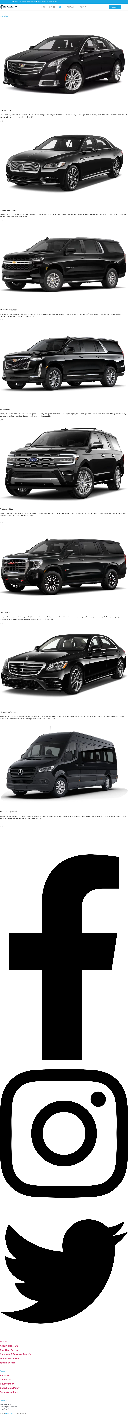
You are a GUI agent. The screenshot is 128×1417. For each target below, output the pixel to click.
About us (83, 7)
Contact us (5, 1379)
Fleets (61, 7)
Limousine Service (9, 1358)
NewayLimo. (9, 1413)
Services (3, 1341)
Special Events (7, 1362)
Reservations (71, 7)
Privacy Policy (7, 1383)
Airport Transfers (9, 1346)
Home (43, 7)
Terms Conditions (9, 1392)
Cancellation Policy (9, 1388)
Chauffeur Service (9, 1350)
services (52, 7)
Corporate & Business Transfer (16, 1354)
